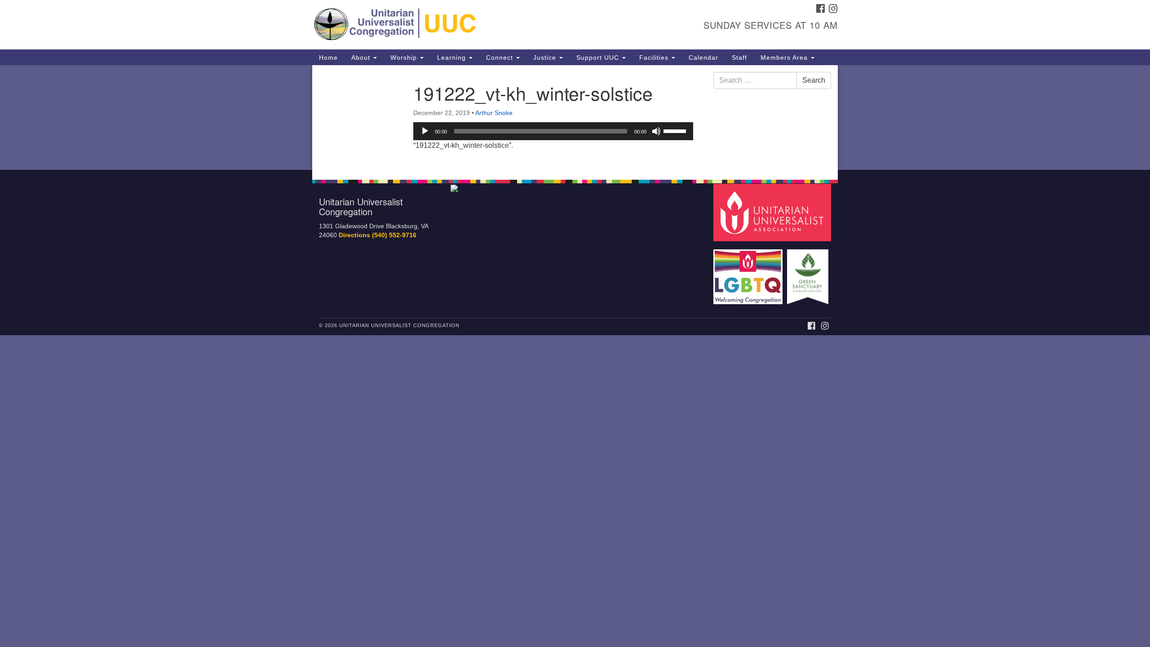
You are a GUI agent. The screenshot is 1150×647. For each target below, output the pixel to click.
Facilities (655, 57)
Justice (545, 57)
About (361, 57)
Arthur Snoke (494, 112)
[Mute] (656, 131)
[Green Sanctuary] (809, 272)
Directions (354, 235)
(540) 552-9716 (394, 235)
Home (328, 57)
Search (813, 80)
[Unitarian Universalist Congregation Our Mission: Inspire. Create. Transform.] (465, 24)
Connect (500, 57)
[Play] (424, 131)
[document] (575, 117)
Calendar (703, 57)
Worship (404, 57)
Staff (739, 57)
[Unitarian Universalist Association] (773, 211)
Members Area (785, 57)
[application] (553, 131)
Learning (452, 57)
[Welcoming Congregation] (749, 272)
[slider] (676, 130)
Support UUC (598, 57)
